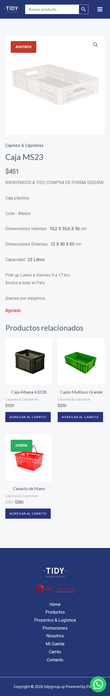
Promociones (55, 628)
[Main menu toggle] (100, 9)
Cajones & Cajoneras (24, 145)
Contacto (55, 659)
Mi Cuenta (55, 643)
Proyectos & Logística (55, 620)
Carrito (55, 651)
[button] (95, 45)
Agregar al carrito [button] (28, 417)
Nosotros (55, 635)
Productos (55, 612)
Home (55, 604)
